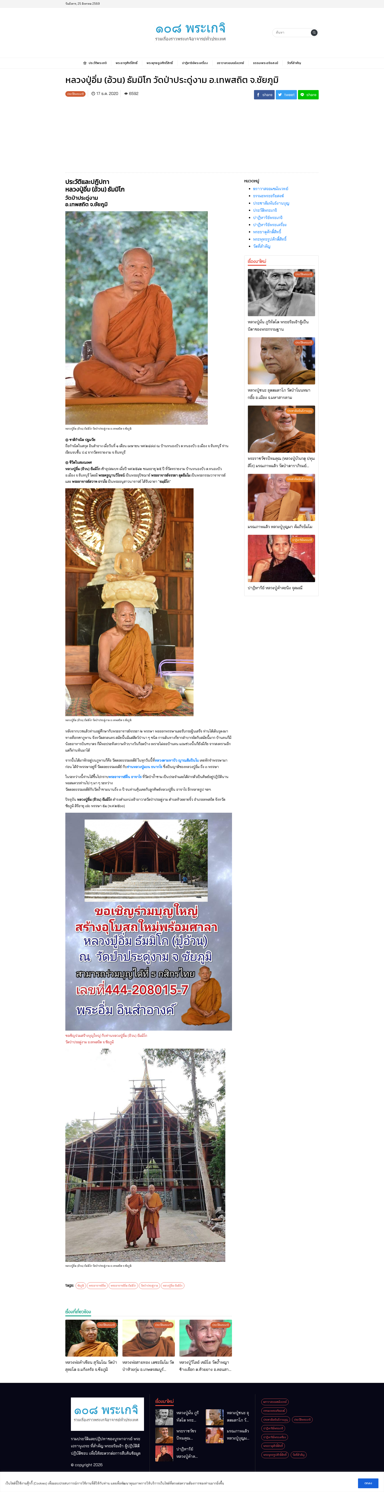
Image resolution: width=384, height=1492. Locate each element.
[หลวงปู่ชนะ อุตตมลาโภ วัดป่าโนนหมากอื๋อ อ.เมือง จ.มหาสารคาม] (281, 360)
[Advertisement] (192, 134)
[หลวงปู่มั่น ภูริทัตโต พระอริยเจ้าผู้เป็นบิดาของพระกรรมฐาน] (281, 292)
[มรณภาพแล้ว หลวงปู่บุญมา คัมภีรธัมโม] (281, 497)
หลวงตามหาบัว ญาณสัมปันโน (177, 760)
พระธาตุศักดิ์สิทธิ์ (267, 231)
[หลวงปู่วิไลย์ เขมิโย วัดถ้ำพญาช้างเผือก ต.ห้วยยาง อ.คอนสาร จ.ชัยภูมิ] (205, 1338)
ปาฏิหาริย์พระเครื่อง (270, 224)
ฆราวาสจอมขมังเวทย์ (270, 188)
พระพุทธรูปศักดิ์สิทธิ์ (269, 239)
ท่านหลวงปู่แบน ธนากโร (144, 766)
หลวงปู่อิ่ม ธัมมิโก (172, 1285)
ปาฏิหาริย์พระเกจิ (267, 217)
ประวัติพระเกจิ (265, 210)
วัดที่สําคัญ (261, 246)
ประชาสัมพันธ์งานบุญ (271, 203)
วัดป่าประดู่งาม (149, 1285)
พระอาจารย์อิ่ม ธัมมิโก (123, 1285)
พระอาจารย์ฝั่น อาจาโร (125, 776)
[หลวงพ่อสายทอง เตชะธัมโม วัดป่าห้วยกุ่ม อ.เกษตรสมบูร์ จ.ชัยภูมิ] (148, 1338)
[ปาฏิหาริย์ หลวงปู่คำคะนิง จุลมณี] (281, 558)
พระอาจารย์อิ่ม (97, 1285)
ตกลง (368, 1483)
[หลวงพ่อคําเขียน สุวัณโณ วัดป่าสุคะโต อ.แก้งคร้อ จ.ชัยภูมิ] (91, 1338)
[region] (192, 1482)
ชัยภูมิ (81, 1285)
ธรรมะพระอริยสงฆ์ (268, 195)
